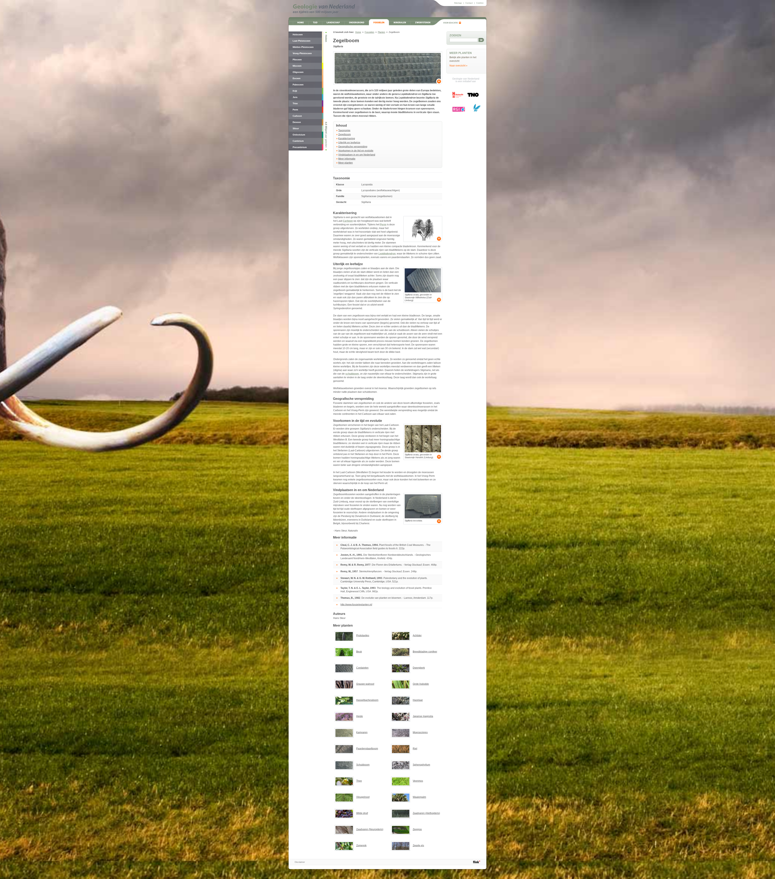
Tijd (315, 22)
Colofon (480, 3)
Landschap (333, 22)
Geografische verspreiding (352, 146)
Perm (383, 224)
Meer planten (345, 162)
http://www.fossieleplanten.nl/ (356, 604)
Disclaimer (300, 862)
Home (301, 22)
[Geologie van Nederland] (324, 9)
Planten (381, 32)
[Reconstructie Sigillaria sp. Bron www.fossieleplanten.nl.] (423, 229)
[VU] (477, 108)
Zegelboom (344, 134)
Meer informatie (346, 158)
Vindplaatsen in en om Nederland (356, 154)
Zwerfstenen (422, 22)
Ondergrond (356, 22)
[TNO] (473, 96)
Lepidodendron (387, 253)
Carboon (348, 220)
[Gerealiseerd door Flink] (476, 861)
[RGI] (458, 109)
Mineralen (400, 22)
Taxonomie (344, 130)
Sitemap (458, 3)
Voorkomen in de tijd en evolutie (355, 150)
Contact (469, 3)
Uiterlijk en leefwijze (349, 142)
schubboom (352, 373)
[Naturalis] (457, 95)
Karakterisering (346, 138)
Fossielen (379, 22)
